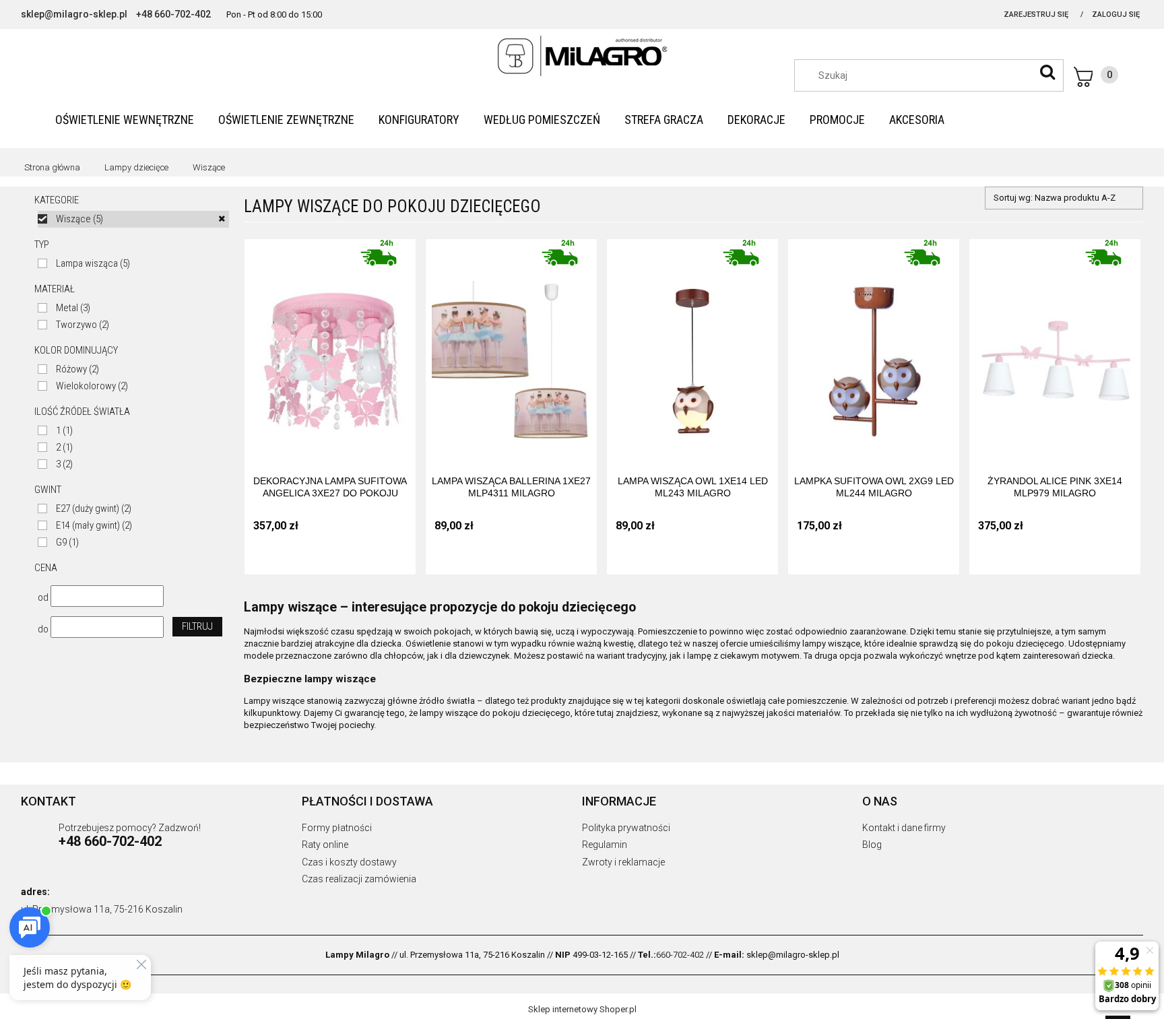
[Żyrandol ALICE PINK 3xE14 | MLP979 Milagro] (1054, 347)
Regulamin (604, 844)
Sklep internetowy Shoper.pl (582, 1009)
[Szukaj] (1047, 72)
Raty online (325, 844)
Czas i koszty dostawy (349, 862)
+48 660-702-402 (173, 14)
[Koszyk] (1096, 76)
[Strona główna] (582, 56)
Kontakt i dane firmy (904, 827)
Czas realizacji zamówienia (359, 879)
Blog (872, 844)
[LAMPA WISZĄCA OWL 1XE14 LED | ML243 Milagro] (692, 347)
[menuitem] (124, 119)
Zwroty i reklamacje (623, 862)
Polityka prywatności (626, 827)
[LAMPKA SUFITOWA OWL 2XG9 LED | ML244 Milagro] (873, 347)
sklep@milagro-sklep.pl (74, 14)
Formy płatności (337, 827)
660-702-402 (680, 955)
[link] (133, 219)
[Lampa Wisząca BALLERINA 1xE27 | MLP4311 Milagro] (511, 347)
